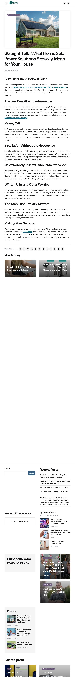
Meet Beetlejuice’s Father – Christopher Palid (54, 591)
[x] (20, 249)
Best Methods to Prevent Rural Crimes (54, 487)
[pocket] (43, 249)
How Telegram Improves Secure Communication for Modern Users (60, 532)
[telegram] (58, 249)
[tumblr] (35, 249)
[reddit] (39, 249)
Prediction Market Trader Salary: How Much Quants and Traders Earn (53, 476)
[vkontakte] (47, 249)
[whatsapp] (54, 249)
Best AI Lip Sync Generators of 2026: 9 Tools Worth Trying (59, 521)
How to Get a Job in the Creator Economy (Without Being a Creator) (55, 482)
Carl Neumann (14, 672)
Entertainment (47, 558)
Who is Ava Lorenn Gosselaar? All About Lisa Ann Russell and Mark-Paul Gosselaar (54, 567)
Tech (9, 669)
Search (7, 468)
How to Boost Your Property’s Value (57, 542)
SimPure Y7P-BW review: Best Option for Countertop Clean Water (55, 267)
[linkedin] (31, 249)
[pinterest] (27, 249)
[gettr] (62, 249)
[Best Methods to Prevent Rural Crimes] (11, 645)
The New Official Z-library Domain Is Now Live (54, 493)
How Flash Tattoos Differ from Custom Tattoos (19, 268)
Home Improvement (13, 14)
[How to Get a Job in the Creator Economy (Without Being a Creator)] (11, 632)
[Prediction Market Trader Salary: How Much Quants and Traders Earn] (11, 619)
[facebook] (24, 249)
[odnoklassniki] (50, 249)
